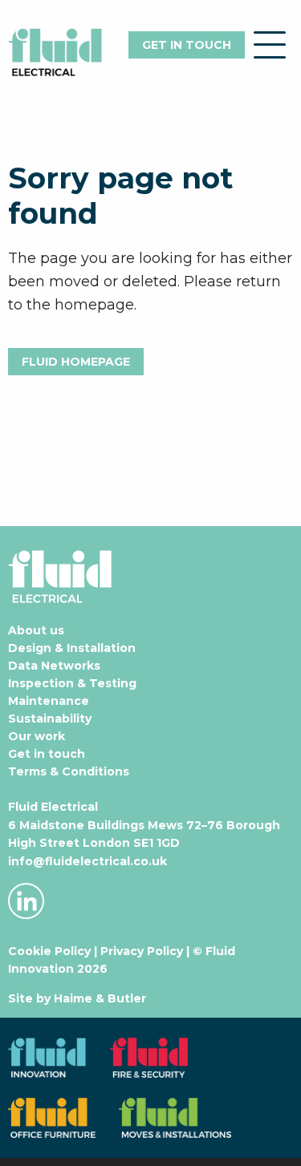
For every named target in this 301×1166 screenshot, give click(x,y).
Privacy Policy (141, 951)
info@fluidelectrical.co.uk (87, 861)
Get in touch (186, 45)
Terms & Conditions (68, 771)
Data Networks (54, 665)
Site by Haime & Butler (77, 998)
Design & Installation (72, 648)
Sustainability (50, 718)
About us (36, 630)
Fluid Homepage (76, 361)
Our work (36, 736)
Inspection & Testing (72, 683)
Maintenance (48, 701)
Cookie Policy (49, 951)
